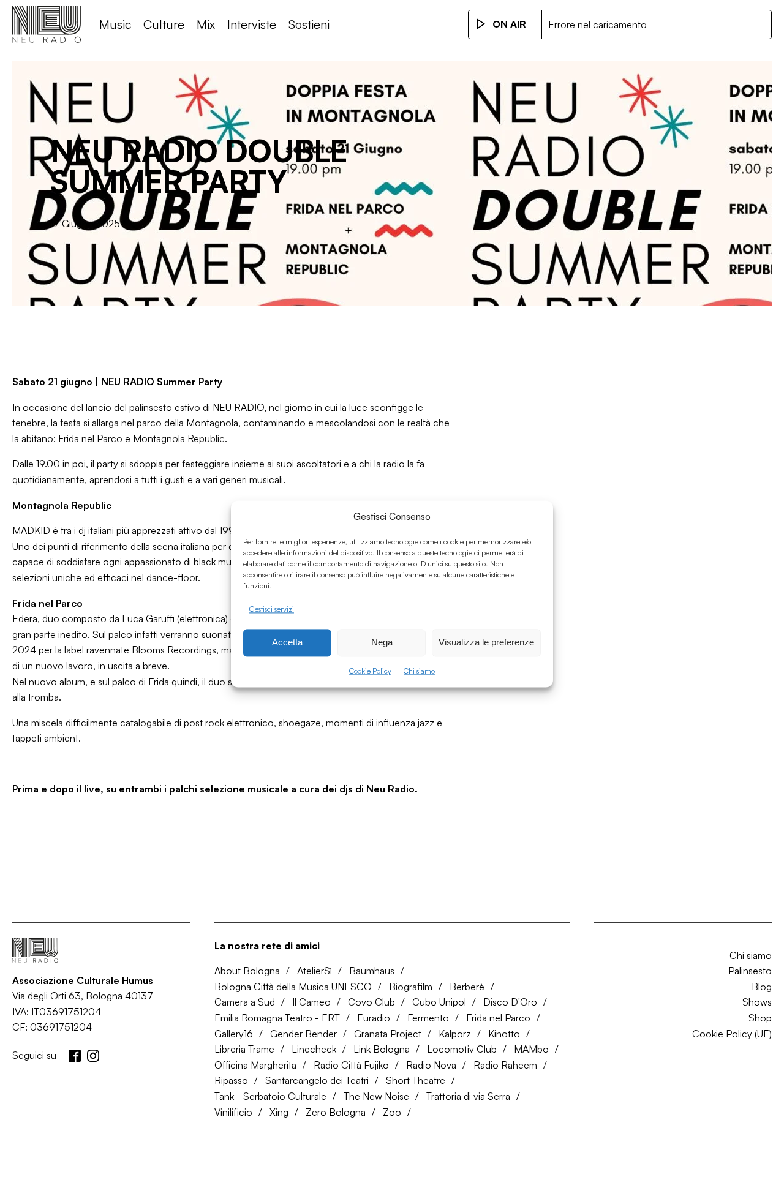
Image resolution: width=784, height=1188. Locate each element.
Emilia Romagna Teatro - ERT (277, 1018)
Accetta (287, 642)
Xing (279, 1112)
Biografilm (410, 986)
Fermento (428, 1018)
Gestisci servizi (271, 609)
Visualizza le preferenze (486, 642)
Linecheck (314, 1049)
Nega (382, 642)
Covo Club (371, 1002)
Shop (760, 1018)
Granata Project (387, 1034)
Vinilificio (233, 1112)
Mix (206, 24)
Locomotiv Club (462, 1049)
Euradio (373, 1018)
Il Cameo (311, 1002)
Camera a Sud (244, 1002)
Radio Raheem (505, 1065)
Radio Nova (431, 1065)
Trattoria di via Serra (468, 1096)
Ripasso (231, 1080)
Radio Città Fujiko (351, 1065)
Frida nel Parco (498, 1018)
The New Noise (376, 1096)
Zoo (392, 1112)
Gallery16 (233, 1034)
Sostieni (309, 24)
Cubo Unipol (439, 1002)
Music (115, 24)
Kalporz (455, 1034)
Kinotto (504, 1034)
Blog (762, 986)
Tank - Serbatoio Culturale (270, 1096)
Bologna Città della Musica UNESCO (293, 986)
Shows (757, 1002)
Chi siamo (419, 670)
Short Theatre (415, 1080)
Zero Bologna (336, 1112)
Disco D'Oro (510, 1002)
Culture (163, 24)
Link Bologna (381, 1049)
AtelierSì (314, 970)
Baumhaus (371, 970)
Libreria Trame (244, 1049)
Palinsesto (750, 970)
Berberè (467, 986)
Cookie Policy (370, 670)
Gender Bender (303, 1034)
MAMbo (531, 1049)
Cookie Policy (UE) (732, 1034)
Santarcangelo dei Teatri (317, 1080)
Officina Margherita (255, 1065)
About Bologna (247, 970)
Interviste (251, 24)
